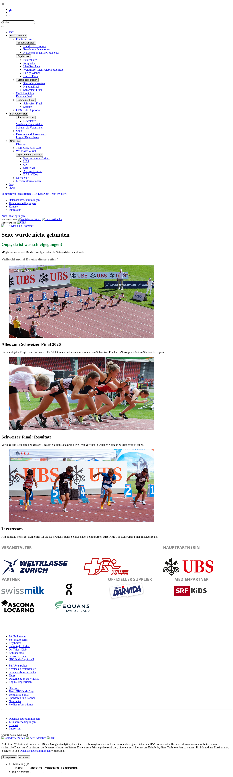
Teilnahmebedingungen (22, 203)
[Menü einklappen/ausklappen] (2, 4)
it (9, 15)
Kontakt (13, 206)
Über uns (15, 141)
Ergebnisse (23, 56)
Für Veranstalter (18, 113)
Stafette (27, 106)
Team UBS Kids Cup (28, 147)
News (12, 187)
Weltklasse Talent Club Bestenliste (43, 69)
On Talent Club (25, 93)
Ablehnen (24, 757)
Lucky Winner (31, 72)
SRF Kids (29, 167)
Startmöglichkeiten (27, 79)
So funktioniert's (25, 42)
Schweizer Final (32, 89)
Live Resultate (31, 66)
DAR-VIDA (30, 174)
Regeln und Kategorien (36, 49)
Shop (19, 130)
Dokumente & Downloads (31, 134)
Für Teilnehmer (18, 35)
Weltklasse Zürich (26, 151)
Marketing (21, 764)
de (10, 9)
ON (25, 164)
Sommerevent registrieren (16, 193)
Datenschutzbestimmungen (24, 199)
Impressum (15, 209)
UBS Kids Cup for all (28, 110)
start (11, 31)
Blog (11, 184)
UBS (26, 161)
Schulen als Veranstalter (29, 127)
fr (10, 12)
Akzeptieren (9, 757)
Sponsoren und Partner (29, 154)
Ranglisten (29, 63)
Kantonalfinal (31, 86)
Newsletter (29, 120)
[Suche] (2, 26)
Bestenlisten (30, 59)
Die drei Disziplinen (34, 46)
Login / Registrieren (27, 137)
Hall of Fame (30, 76)
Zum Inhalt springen (13, 216)
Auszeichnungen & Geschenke (41, 52)
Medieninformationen (28, 181)
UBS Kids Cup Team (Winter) (48, 193)
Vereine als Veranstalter (29, 124)
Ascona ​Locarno (32, 171)
